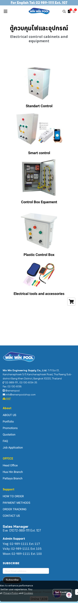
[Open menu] (5, 11)
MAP (8, 398)
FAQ (5, 441)
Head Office (10, 465)
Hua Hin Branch (13, 472)
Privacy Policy (11, 593)
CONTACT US (11, 515)
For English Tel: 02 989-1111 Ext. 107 (39, 2)
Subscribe (12, 580)
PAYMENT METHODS (16, 502)
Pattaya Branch (12, 478)
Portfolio (8, 421)
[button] (64, 11)
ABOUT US (9, 415)
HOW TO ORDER (13, 496)
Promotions (10, 428)
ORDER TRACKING (14, 509)
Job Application (13, 447)
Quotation (9, 434)
